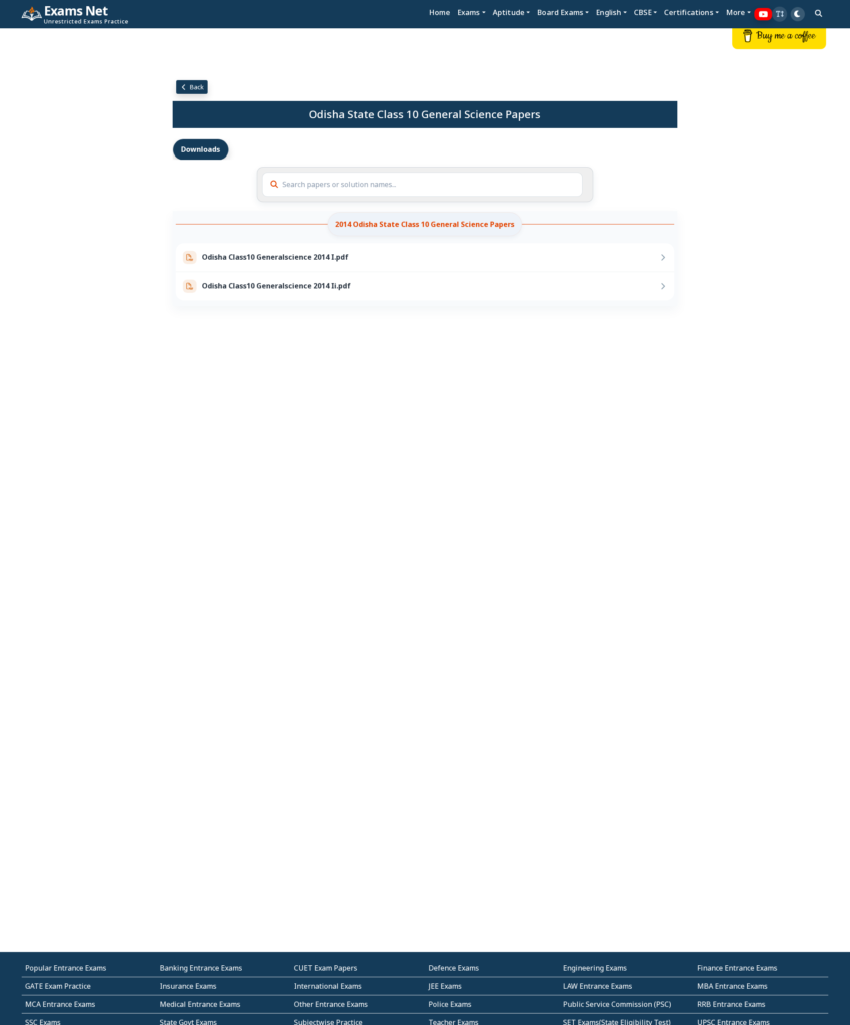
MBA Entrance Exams (732, 986)
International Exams (328, 986)
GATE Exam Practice (58, 986)
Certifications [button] (688, 12)
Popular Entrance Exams (65, 968)
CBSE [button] (643, 12)
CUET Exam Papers (325, 968)
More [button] (736, 12)
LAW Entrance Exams (597, 986)
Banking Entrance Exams (201, 968)
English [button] (608, 12)
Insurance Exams (188, 986)
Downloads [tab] (200, 149)
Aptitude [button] (509, 12)
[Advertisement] (70, 162)
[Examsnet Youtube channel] (763, 14)
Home (439, 12)
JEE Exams (445, 986)
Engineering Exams (595, 968)
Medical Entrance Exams (200, 1004)
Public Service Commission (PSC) (617, 1004)
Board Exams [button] (560, 12)
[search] (818, 13)
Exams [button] (468, 12)
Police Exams (450, 1004)
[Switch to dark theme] (797, 14)
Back (196, 87)
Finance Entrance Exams (737, 968)
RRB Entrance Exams (731, 1004)
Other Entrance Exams (331, 1004)
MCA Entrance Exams (60, 1004)
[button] (779, 14)
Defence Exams (454, 968)
